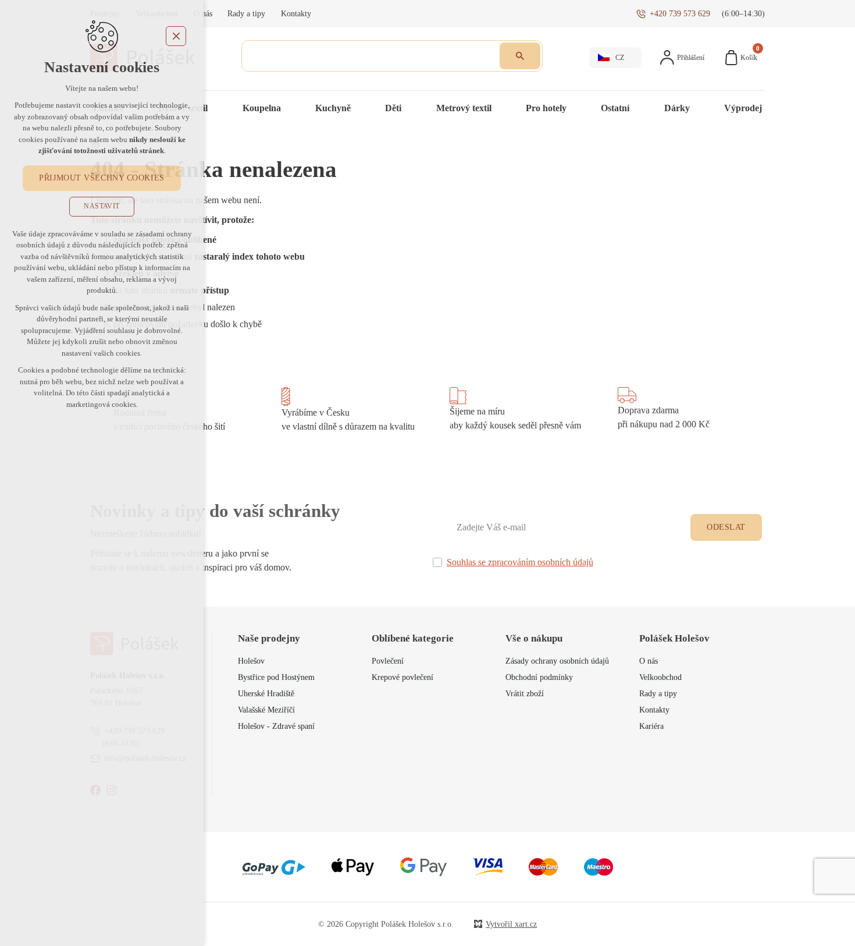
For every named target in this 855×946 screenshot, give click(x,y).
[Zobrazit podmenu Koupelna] (292, 108)
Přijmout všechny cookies (101, 177)
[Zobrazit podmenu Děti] (413, 108)
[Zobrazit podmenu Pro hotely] (578, 108)
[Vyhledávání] (391, 56)
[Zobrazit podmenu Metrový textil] (503, 108)
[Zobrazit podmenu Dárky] (701, 108)
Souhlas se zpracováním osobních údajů (520, 562)
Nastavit (102, 206)
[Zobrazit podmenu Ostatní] (641, 108)
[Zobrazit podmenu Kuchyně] (362, 108)
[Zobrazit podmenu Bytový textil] (219, 108)
